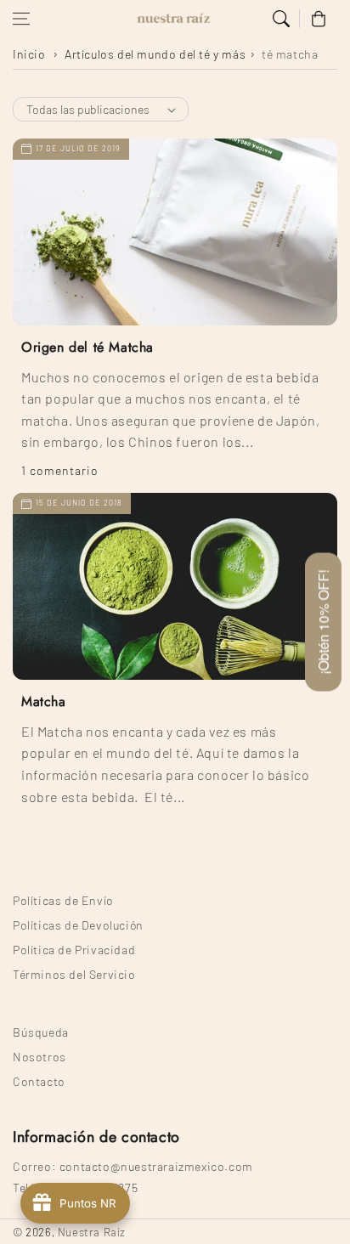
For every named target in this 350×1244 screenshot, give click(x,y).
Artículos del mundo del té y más (155, 54)
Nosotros (39, 1056)
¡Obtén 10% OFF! (323, 622)
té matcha (290, 54)
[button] (21, 18)
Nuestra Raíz (92, 1232)
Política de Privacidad (74, 949)
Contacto (39, 1081)
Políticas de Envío (63, 900)
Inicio (29, 54)
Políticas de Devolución (78, 925)
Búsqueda (41, 1032)
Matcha (43, 702)
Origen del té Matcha (87, 347)
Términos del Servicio (74, 974)
